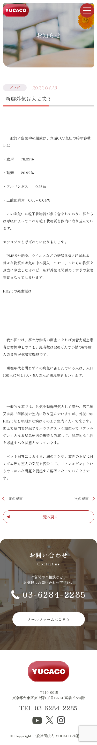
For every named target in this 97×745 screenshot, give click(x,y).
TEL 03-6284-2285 (48, 707)
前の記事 (15, 498)
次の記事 (81, 498)
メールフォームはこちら (48, 619)
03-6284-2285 (54, 594)
